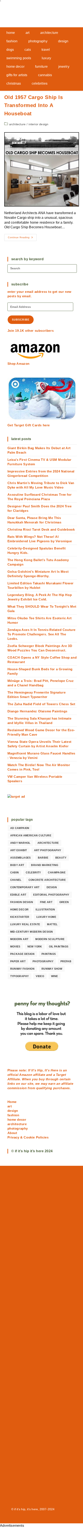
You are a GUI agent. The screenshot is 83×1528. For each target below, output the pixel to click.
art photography (47, 850)
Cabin (14, 872)
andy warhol (20, 842)
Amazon (26, 1074)
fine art (46, 902)
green (64, 902)
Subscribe (21, 319)
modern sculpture (49, 939)
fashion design (21, 902)
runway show (52, 968)
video (40, 976)
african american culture (31, 835)
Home (12, 1102)
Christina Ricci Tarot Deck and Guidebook (41, 529)
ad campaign (19, 828)
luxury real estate (25, 924)
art (9, 1106)
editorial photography (51, 894)
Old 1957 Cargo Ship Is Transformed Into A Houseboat (33, 105)
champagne (57, 872)
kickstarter (19, 916)
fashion (13, 1115)
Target (61, 1074)
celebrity (33, 872)
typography (19, 976)
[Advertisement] (41, 1335)
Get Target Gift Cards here (28, 425)
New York (34, 946)
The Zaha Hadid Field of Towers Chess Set (41, 704)
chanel (15, 879)
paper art (18, 961)
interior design (38, 124)
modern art (19, 939)
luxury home (46, 916)
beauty (60, 857)
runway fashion (22, 968)
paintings (49, 954)
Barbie (43, 857)
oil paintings (58, 946)
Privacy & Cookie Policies (28, 1137)
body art (17, 865)
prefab (65, 961)
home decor (19, 909)
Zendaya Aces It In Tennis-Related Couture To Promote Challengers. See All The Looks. (41, 634)
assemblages (20, 857)
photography (43, 961)
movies (15, 946)
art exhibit (18, 850)
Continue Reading (22, 238)
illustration (45, 909)
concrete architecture (47, 879)
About (12, 1133)
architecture (17, 124)
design (52, 887)
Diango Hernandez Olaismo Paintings (37, 711)
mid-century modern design (31, 931)
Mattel (52, 924)
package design (22, 954)
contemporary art (25, 887)
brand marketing (44, 865)
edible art (18, 894)
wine (54, 976)
